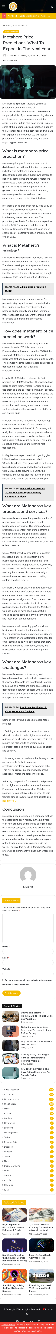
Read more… (9, 800)
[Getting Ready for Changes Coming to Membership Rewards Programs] (10, 1058)
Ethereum (8, 1185)
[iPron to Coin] (13, 6)
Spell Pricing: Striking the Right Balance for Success (13, 1288)
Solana (7, 1175)
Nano (6, 1161)
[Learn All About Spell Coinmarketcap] (41, 1245)
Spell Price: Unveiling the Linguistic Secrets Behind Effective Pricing (14, 1258)
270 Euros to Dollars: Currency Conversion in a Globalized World (41, 1227)
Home (8, 25)
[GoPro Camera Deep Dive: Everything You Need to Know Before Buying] (10, 1031)
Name (6, 946)
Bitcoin (7, 1113)
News (7, 1108)
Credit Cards (10, 1104)
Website (6, 969)
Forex (6, 1170)
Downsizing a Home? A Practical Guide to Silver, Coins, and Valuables (37, 1016)
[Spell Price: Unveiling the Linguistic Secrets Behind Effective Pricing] (14, 1245)
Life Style (8, 1128)
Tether (7, 1137)
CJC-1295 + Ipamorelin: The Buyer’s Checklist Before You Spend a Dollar (35, 1072)
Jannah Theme (8, 1324)
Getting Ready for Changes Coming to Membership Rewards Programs (35, 1057)
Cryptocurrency (11, 1099)
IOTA (6, 1190)
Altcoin (7, 1180)
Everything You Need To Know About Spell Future (40, 1288)
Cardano (8, 1118)
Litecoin (8, 1151)
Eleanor (10, 56)
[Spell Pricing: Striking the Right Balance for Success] (14, 1276)
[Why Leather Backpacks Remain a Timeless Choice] (10, 1045)
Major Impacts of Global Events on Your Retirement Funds (13, 1227)
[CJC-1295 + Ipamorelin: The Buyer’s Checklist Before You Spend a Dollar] (10, 1073)
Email (5, 958)
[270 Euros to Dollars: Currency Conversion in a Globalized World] (41, 1215)
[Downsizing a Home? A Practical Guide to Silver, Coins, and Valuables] (10, 1016)
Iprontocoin (9, 1094)
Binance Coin (10, 1142)
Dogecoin (8, 1147)
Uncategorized (11, 1132)
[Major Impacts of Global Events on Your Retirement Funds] (14, 1215)
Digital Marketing (12, 1166)
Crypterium (9, 1123)
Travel (7, 1156)
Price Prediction (20, 25)
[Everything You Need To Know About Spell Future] (41, 1276)
